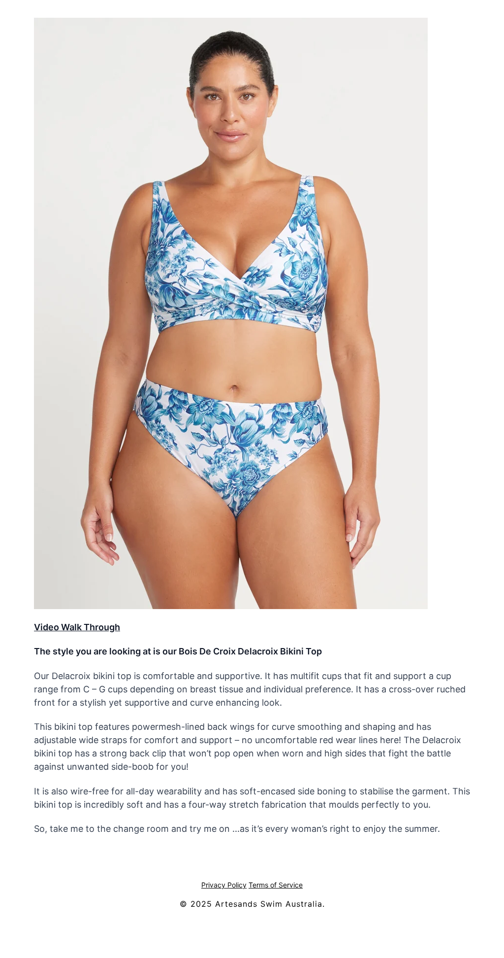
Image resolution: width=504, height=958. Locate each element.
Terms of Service (276, 885)
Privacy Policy (224, 885)
